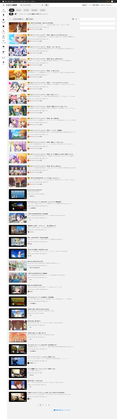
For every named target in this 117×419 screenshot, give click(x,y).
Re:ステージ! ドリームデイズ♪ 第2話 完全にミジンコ (43, 94)
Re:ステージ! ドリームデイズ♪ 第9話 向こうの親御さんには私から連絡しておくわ (50, 154)
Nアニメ (28, 1)
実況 (25, 1)
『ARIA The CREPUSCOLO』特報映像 (37, 273)
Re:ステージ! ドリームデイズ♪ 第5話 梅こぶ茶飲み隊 (43, 118)
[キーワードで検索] (11, 14)
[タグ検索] (15, 14)
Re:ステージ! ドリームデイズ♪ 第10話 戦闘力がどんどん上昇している (47, 106)
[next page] (49, 405)
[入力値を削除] (42, 5)
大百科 (21, 1)
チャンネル (16, 1)
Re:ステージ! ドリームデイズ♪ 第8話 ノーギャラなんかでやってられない (48, 82)
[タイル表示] (76, 19)
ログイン (99, 1)
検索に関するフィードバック (63, 410)
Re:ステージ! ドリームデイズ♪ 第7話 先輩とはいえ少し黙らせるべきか (47, 35)
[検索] (46, 5)
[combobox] (31, 5)
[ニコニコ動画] (11, 5)
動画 (6, 1)
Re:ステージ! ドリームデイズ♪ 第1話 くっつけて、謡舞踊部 (45, 130)
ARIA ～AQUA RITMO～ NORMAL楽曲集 (37, 237)
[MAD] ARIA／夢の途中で (34, 321)
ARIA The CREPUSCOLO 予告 (35, 261)
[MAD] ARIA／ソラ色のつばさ (35, 380)
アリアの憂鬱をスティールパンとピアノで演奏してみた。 (41, 368)
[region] (3, 213)
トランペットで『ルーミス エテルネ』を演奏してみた (41, 356)
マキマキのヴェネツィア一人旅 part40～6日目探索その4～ (42, 345)
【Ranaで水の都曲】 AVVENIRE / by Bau (37, 249)
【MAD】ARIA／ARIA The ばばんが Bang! (38, 309)
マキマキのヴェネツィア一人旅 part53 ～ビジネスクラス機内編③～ (44, 202)
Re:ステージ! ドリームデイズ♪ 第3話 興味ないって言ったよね (45, 142)
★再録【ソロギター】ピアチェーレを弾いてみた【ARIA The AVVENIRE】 (46, 392)
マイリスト (34, 10)
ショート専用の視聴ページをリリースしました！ (100, 5)
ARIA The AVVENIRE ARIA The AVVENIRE (40, 23)
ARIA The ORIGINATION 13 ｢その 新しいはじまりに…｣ (44, 178)
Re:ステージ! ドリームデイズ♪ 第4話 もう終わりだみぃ (44, 70)
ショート (18, 10)
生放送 (12, 1)
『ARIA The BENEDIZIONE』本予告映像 (37, 213)
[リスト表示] (73, 19)
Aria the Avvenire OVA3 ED (34, 190)
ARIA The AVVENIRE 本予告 (34, 285)
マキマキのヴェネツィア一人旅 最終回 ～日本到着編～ (41, 297)
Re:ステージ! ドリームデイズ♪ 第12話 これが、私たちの (44, 47)
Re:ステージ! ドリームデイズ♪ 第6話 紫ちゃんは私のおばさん (45, 58)
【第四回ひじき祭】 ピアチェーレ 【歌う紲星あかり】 (41, 225)
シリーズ (26, 10)
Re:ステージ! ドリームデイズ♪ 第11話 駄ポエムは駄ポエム (44, 166)
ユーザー (42, 10)
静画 (9, 1)
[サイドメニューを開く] (3, 5)
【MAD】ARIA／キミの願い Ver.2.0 (36, 333)
